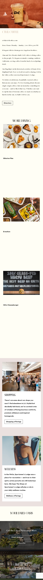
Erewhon (6, 231)
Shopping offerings (13, 421)
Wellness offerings (13, 496)
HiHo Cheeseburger (10, 305)
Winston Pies (8, 158)
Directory (7, 103)
